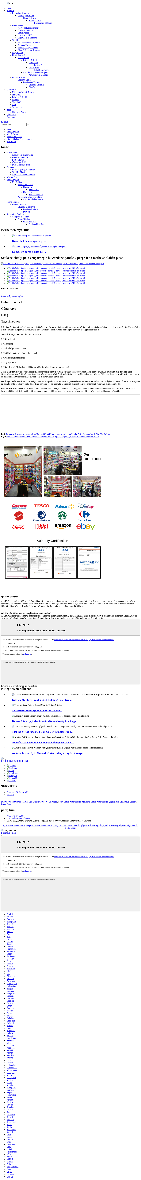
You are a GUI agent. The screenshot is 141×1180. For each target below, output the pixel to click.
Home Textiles (18, 77)
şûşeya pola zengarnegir (28, 28)
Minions (15, 99)
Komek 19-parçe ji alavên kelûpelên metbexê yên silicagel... (45, 721)
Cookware (33, 62)
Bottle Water (17, 25)
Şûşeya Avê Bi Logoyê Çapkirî (122, 802)
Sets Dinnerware (41, 70)
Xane (9, 8)
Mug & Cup (17, 52)
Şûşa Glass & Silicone (27, 38)
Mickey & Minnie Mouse (23, 92)
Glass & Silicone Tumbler (29, 50)
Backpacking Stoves (43, 23)
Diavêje (32, 87)
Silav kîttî (16, 102)
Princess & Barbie (20, 97)
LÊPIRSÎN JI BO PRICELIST (14, 761)
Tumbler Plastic (24, 45)
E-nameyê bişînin (8, 833)
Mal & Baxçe (23, 57)
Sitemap (10, 794)
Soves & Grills (35, 20)
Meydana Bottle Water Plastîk (95, 802)
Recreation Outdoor (20, 13)
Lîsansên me (12, 90)
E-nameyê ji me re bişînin (12, 296)
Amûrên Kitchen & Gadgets (35, 72)
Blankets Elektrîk (36, 85)
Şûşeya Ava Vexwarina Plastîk (14, 802)
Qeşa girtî (16, 94)
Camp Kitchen (29, 18)
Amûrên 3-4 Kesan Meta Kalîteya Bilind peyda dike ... (43, 742)
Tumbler (15, 40)
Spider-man (17, 107)
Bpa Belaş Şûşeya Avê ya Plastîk (43, 802)
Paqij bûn (11, 117)
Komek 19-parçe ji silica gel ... (29, 251)
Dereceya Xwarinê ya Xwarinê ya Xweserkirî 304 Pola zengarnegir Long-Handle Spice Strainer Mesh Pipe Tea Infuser (58, 434)
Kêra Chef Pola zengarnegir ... (29, 241)
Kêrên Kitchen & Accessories (19, 139)
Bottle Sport (6, 804)
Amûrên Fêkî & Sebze (38, 75)
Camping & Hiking (26, 15)
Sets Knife (11, 141)
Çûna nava (11, 114)
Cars (14, 104)
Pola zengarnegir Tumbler (29, 43)
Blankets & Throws (31, 82)
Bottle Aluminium (25, 30)
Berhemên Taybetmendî (28, 47)
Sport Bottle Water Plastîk (69, 802)
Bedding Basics (24, 80)
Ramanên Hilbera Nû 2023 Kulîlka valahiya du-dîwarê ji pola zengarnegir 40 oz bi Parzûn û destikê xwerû (52, 436)
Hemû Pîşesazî (18, 55)
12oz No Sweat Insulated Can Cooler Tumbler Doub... (42, 731)
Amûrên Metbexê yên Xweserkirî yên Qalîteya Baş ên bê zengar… (49, 753)
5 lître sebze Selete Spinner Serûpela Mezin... (37, 710)
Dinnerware (34, 67)
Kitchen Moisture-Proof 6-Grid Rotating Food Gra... (42, 699)
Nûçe (9, 109)
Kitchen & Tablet (30, 60)
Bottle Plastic (23, 33)
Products (10, 10)
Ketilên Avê (39, 65)
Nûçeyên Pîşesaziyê (20, 112)
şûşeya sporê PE (25, 35)
